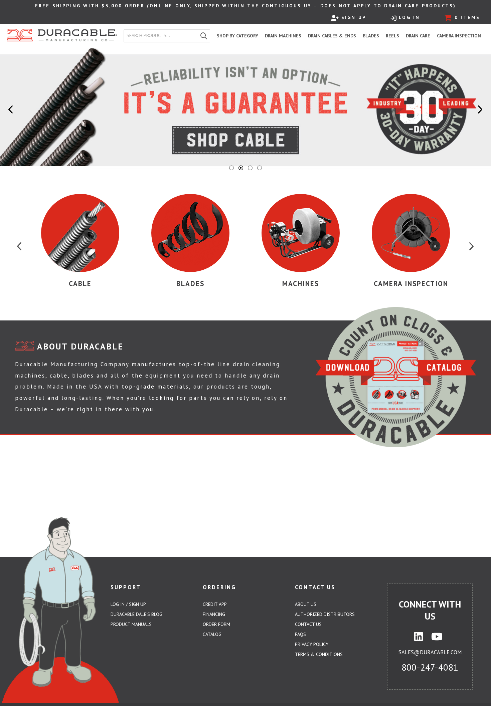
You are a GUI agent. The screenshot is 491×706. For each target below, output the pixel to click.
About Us (305, 604)
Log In (409, 17)
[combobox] (161, 36)
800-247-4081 (429, 667)
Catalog (212, 634)
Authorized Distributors (325, 614)
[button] (204, 36)
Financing (214, 614)
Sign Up (353, 17)
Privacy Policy (311, 644)
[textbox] (162, 35)
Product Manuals (131, 624)
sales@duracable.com (430, 652)
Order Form (216, 624)
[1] (231, 168)
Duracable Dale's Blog (136, 614)
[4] (259, 168)
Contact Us (308, 624)
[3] (250, 168)
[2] (241, 168)
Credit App (215, 604)
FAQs (300, 634)
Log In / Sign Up (128, 604)
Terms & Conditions (319, 654)
